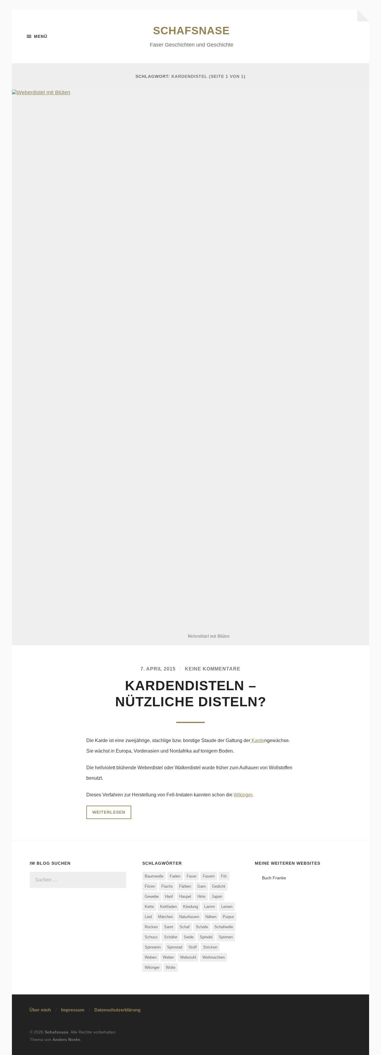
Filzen (150, 886)
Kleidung (190, 906)
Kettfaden (168, 906)
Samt (168, 927)
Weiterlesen (108, 812)
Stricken (210, 947)
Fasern (209, 876)
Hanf (169, 896)
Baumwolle (154, 876)
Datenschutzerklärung (117, 1009)
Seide (188, 937)
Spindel (206, 937)
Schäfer (170, 937)
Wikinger (243, 794)
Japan (217, 896)
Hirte (201, 896)
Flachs (167, 886)
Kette (149, 906)
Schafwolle (223, 927)
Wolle (170, 967)
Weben (151, 957)
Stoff (192, 947)
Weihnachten (213, 957)
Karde (257, 740)
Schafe (202, 927)
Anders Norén (66, 1039)
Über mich (40, 1009)
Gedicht (218, 886)
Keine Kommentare (213, 668)
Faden (175, 876)
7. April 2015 (158, 668)
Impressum (72, 1009)
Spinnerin (153, 947)
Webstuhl (188, 957)
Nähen (210, 917)
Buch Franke (274, 877)
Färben (185, 886)
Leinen (226, 906)
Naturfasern (189, 917)
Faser (191, 876)
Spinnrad (174, 947)
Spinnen (226, 937)
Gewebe (152, 896)
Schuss (151, 937)
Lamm (209, 906)
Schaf (184, 927)
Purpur (228, 917)
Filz (224, 876)
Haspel (185, 896)
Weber (168, 957)
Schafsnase (191, 30)
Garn (201, 886)
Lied (148, 917)
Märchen (165, 917)
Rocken (151, 927)
